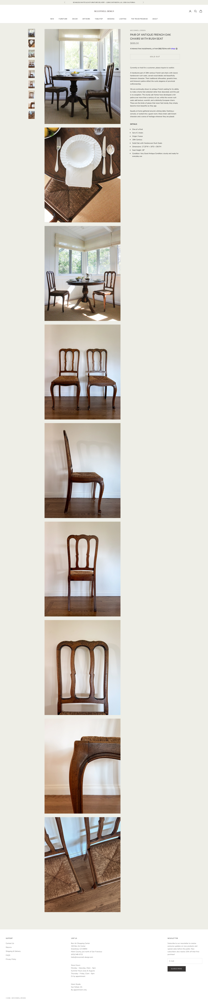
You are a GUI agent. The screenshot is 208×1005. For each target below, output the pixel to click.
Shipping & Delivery (13, 951)
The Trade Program (139, 19)
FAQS (8, 955)
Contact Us (10, 943)
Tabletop (99, 19)
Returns (9, 947)
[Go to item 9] (31, 115)
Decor (75, 19)
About (155, 19)
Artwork (86, 19)
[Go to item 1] (31, 33)
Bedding (110, 19)
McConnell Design (138, 30)
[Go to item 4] (31, 64)
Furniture (63, 19)
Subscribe (176, 969)
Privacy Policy (11, 959)
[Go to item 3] (31, 53)
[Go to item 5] (31, 74)
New (52, 19)
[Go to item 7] (31, 94)
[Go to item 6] (31, 84)
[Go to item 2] (31, 43)
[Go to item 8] (31, 105)
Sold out (155, 56)
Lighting (122, 19)
